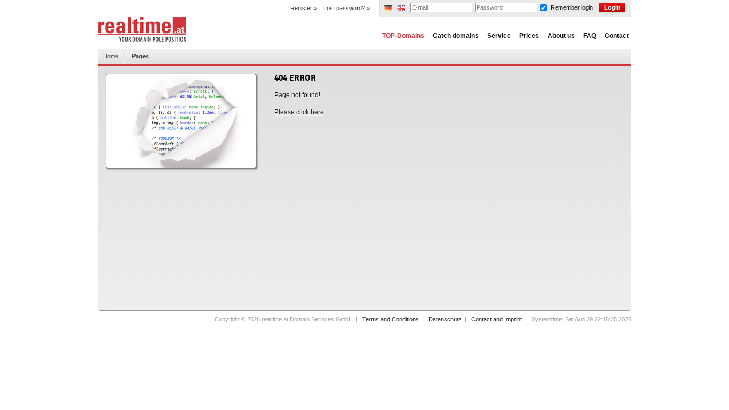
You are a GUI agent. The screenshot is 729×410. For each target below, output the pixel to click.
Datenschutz (445, 319)
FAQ (589, 36)
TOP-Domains (403, 36)
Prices (529, 36)
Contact (617, 36)
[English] (401, 9)
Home (110, 56)
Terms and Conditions (390, 319)
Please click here (299, 112)
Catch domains (456, 36)
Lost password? (344, 8)
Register (301, 8)
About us (561, 36)
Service (499, 36)
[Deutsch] (388, 9)
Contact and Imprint (496, 319)
